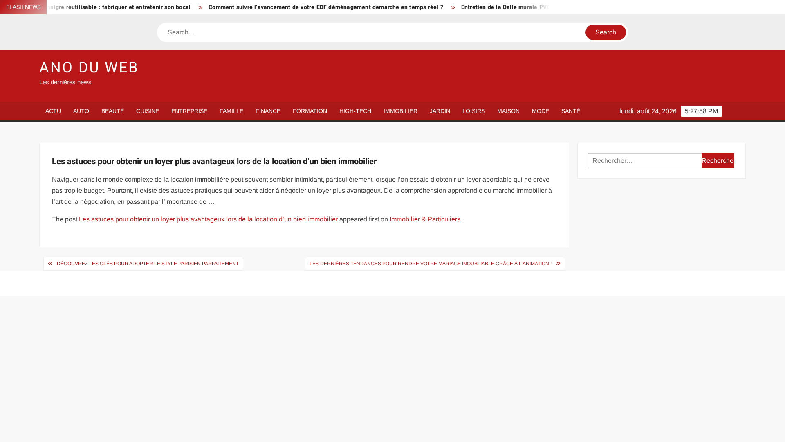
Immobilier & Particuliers (425, 219)
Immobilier (400, 111)
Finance (268, 111)
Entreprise (189, 111)
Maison (508, 111)
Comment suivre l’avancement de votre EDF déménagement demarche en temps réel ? (314, 7)
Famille (231, 111)
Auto (81, 111)
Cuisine (147, 111)
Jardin (440, 111)
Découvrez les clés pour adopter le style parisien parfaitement (148, 263)
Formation (310, 111)
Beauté (112, 111)
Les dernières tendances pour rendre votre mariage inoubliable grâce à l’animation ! (431, 263)
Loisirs (473, 111)
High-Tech (355, 111)
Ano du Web (89, 68)
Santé (570, 111)
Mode (540, 111)
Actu (53, 111)
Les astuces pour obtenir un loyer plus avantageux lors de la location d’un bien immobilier (208, 219)
